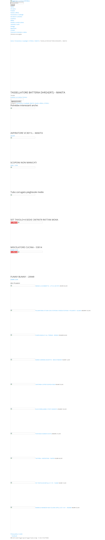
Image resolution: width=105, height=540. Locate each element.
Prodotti (12, 10)
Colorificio (13, 18)
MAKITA (37, 41)
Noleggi (12, 26)
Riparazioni (13, 28)
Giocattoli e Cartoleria (16, 16)
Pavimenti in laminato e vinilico (18, 32)
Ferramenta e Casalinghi (16, 14)
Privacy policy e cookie (16, 534)
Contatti (12, 30)
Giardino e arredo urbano (17, 22)
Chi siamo (13, 9)
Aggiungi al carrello (16, 101)
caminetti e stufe (14, 24)
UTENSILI (31, 41)
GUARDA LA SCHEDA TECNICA (18, 97)
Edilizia (12, 20)
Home (12, 7)
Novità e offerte (14, 12)
